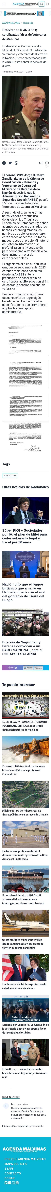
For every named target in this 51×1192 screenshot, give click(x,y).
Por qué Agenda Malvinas (25, 1159)
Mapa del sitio (16, 1164)
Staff (9, 1168)
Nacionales (28, 23)
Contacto (13, 1173)
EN (41, 4)
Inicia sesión (9, 1126)
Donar (10, 1178)
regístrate (23, 1126)
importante (10, 476)
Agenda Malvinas (11, 23)
